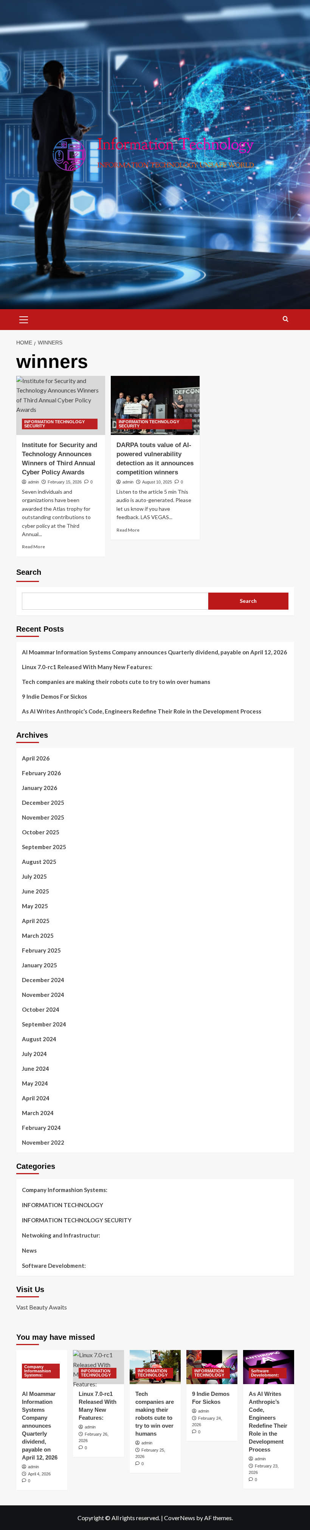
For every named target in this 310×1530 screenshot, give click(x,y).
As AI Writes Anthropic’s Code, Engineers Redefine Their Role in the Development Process (141, 711)
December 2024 (43, 979)
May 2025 (35, 906)
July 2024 (34, 1053)
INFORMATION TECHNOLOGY (62, 1204)
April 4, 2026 (39, 1474)
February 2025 (41, 950)
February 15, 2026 (65, 482)
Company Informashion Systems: (64, 1189)
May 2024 (35, 1083)
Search (28, 572)
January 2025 (39, 965)
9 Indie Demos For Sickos (54, 696)
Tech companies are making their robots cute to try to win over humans (116, 681)
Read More (33, 546)
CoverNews (179, 1517)
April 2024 (36, 1098)
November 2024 (43, 994)
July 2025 (34, 876)
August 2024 (39, 1039)
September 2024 (44, 1024)
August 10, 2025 (157, 482)
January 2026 (39, 787)
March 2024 (38, 1112)
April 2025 (36, 920)
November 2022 (43, 1142)
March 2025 (38, 935)
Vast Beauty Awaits (41, 1307)
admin (33, 482)
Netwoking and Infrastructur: (61, 1235)
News (29, 1250)
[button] (23, 318)
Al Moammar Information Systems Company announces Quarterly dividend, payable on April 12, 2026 (154, 652)
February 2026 (41, 773)
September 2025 (44, 846)
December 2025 (43, 802)
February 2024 (41, 1127)
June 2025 (35, 891)
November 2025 (43, 817)
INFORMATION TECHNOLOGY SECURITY (54, 423)
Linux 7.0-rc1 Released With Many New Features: (87, 666)
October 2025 (40, 832)
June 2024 (35, 1068)
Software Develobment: (54, 1265)
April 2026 (36, 758)
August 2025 (39, 861)
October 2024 (40, 1009)
